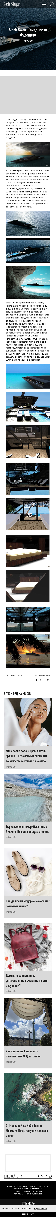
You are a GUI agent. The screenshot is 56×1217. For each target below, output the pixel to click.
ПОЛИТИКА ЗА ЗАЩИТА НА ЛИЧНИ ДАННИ (28, 1189)
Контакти (17, 1186)
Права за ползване (30, 1186)
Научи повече (40, 1208)
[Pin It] (44, 680)
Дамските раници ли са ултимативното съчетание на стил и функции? (27, 980)
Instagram (48, 680)
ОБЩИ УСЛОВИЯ (44, 1186)
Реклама (9, 1186)
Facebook (36, 680)
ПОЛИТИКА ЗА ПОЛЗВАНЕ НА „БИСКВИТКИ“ (28, 1194)
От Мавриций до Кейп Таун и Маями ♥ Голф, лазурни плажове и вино (27, 1130)
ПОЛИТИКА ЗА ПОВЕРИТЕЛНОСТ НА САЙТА (28, 1191)
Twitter (40, 680)
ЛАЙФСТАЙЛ (28, 41)
